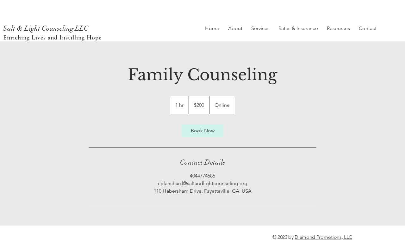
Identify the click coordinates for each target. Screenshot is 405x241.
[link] (202, 130)
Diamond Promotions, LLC (323, 237)
